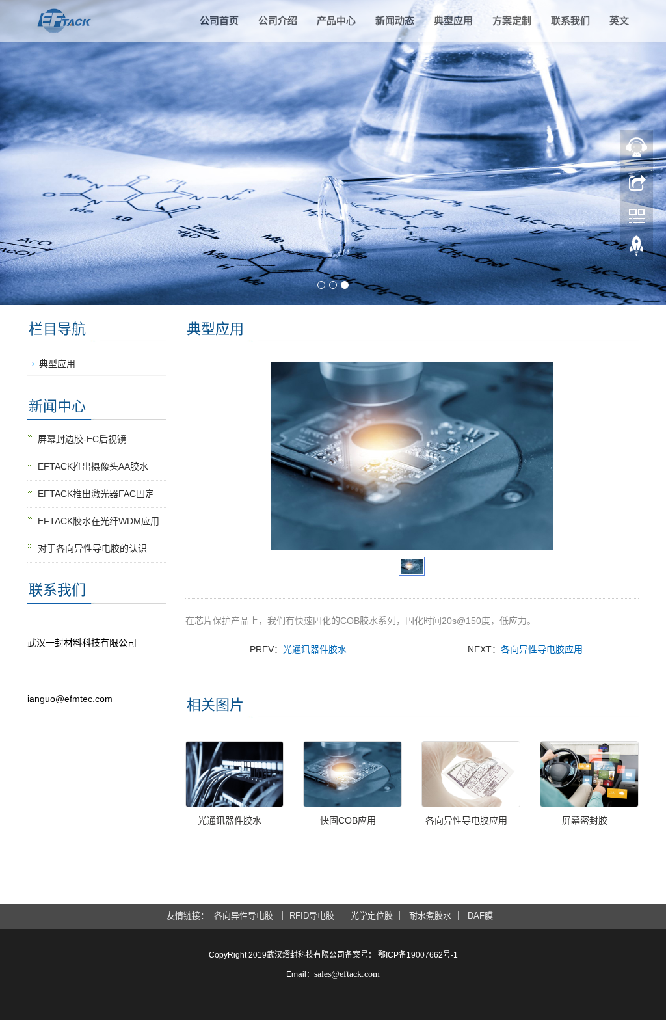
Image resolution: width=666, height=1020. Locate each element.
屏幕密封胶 (584, 820)
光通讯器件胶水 (315, 649)
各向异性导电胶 (245, 915)
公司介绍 (277, 20)
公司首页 (219, 20)
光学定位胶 (372, 915)
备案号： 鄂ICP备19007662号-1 (401, 955)
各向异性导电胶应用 (542, 649)
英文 (619, 20)
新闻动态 (394, 20)
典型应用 (453, 20)
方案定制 (511, 20)
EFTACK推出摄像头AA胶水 (93, 466)
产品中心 (336, 20)
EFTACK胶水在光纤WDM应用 (98, 521)
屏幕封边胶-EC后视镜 (82, 439)
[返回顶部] (636, 249)
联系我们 (570, 20)
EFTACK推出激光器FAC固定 (96, 494)
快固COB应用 (348, 820)
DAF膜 (480, 915)
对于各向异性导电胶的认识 (92, 548)
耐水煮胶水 (430, 915)
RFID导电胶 (311, 915)
